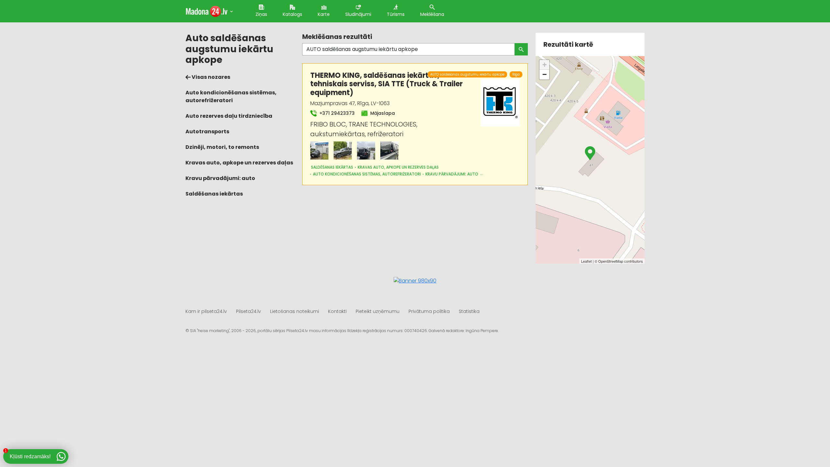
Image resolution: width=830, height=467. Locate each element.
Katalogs (292, 14)
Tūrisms (396, 14)
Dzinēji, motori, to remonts (222, 147)
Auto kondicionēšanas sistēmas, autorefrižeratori (231, 96)
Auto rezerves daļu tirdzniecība (228, 116)
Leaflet (586, 261)
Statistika (469, 311)
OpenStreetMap (610, 261)
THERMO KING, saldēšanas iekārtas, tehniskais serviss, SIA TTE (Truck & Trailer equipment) (386, 84)
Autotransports (207, 131)
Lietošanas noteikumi (294, 311)
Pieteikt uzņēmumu (377, 311)
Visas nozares (210, 77)
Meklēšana (432, 14)
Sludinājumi (358, 14)
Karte (324, 14)
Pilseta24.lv (248, 311)
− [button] (544, 74)
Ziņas (261, 14)
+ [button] (544, 65)
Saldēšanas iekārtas (214, 194)
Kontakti (337, 311)
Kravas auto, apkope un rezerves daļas (239, 162)
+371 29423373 (336, 113)
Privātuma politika (429, 311)
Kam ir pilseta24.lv (206, 311)
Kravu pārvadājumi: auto (220, 178)
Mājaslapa (382, 113)
